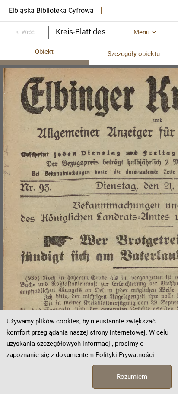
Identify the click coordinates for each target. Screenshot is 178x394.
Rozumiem (132, 377)
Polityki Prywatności (124, 355)
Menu (141, 32)
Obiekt (44, 52)
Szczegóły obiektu (134, 54)
